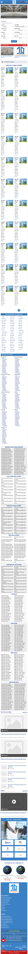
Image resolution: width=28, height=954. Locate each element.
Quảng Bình (4, 340)
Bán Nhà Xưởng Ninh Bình (20, 545)
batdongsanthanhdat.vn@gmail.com (15, 940)
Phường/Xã (17, 32)
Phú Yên (20, 339)
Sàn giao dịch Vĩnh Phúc (6, 689)
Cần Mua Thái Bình (18, 612)
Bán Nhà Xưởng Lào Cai (19, 553)
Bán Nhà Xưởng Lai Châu (19, 551)
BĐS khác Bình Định (5, 676)
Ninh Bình (20, 321)
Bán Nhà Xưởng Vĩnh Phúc (7, 545)
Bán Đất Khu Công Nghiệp (6, 897)
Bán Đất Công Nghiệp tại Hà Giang (3, 244)
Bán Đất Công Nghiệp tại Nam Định (3, 287)
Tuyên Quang (4, 332)
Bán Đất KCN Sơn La (5, 465)
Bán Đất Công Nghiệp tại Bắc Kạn (3, 201)
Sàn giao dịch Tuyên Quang (20, 701)
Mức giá (3, 36)
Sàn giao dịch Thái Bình (19, 700)
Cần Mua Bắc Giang (18, 603)
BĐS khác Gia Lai (5, 679)
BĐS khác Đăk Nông (5, 678)
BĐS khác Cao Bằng (5, 665)
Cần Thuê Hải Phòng (18, 626)
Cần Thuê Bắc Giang (18, 632)
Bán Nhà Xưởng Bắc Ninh (19, 548)
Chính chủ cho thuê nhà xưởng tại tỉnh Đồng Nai (17, 785)
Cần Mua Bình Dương (6, 598)
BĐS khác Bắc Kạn (5, 663)
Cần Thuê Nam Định (5, 640)
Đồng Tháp (12, 345)
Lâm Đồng (12, 333)
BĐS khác (3, 908)
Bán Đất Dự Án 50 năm (5, 904)
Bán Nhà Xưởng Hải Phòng (20, 539)
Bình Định (20, 333)
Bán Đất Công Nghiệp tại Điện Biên (17, 223)
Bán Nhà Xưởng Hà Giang (7, 551)
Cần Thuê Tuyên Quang (19, 643)
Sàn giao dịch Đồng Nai (19, 686)
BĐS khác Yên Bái (5, 673)
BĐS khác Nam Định (5, 669)
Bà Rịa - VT (4, 342)
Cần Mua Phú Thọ (18, 610)
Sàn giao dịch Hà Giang (6, 695)
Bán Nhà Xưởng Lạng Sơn (7, 553)
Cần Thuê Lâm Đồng (18, 646)
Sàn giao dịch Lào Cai (19, 697)
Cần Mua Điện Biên (18, 606)
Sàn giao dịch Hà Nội (5, 683)
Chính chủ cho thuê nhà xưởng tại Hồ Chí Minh (17, 779)
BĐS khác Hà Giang (5, 666)
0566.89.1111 (21, 877)
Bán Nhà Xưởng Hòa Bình (20, 544)
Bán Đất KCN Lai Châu (19, 460)
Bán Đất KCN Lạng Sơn (6, 462)
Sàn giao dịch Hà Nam (6, 688)
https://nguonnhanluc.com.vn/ (7, 922)
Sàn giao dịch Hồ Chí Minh (20, 683)
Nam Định (12, 328)
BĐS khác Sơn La (5, 670)
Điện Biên (20, 325)
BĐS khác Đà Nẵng (5, 656)
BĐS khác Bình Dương (6, 657)
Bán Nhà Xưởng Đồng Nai (20, 541)
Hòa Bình (3, 321)
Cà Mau (3, 345)
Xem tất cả (24, 712)
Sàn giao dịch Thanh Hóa (6, 691)
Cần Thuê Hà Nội (5, 625)
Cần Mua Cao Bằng (5, 606)
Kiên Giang (4, 347)
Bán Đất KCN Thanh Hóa (6, 456)
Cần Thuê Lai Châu (18, 637)
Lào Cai (3, 328)
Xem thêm (25, 45)
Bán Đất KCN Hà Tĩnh (19, 474)
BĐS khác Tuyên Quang (19, 672)
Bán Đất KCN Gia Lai (5, 474)
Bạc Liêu (3, 344)
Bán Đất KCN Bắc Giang (19, 456)
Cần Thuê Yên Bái (5, 644)
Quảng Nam (12, 340)
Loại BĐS (16, 24)
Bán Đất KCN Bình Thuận (19, 471)
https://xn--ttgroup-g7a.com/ (6, 917)
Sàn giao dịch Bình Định (6, 706)
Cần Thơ (12, 342)
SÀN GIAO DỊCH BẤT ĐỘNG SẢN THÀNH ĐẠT (20, 57)
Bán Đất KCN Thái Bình (19, 465)
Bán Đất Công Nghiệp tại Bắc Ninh (16, 201)
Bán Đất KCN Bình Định (6, 471)
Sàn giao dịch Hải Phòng (19, 685)
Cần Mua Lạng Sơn (5, 609)
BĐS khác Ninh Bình (18, 660)
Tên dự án (3, 21)
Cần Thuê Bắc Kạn (5, 634)
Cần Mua (3, 905)
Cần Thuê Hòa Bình (18, 629)
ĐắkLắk (20, 335)
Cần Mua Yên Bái (5, 615)
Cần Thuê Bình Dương (6, 628)
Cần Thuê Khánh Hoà (6, 646)
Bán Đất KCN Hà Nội (5, 448)
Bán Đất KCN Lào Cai (19, 462)
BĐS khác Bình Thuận (19, 676)
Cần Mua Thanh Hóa (5, 603)
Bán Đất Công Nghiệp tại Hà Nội (3, 68)
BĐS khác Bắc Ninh (18, 663)
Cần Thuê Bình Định (5, 647)
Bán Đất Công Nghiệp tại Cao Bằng (3, 223)
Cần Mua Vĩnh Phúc (5, 601)
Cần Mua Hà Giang (5, 607)
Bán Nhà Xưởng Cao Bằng (7, 550)
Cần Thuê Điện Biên (18, 635)
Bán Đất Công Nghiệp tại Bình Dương (3, 114)
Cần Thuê (3, 907)
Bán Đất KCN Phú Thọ (19, 463)
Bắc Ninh (3, 325)
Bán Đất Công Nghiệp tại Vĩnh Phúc (3, 158)
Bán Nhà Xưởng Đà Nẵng (6, 539)
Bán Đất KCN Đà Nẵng (6, 450)
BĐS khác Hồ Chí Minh (19, 654)
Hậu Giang (21, 345)
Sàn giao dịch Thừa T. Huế (20, 703)
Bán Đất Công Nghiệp (9, 61)
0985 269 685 (7, 878)
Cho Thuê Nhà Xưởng (5, 899)
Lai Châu (12, 327)
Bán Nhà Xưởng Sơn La (6, 556)
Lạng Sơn (20, 327)
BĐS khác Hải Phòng (18, 656)
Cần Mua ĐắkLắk (18, 619)
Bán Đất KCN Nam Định (6, 463)
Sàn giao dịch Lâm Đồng (19, 704)
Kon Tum (20, 337)
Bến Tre (11, 344)
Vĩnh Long (4, 350)
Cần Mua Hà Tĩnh (18, 621)
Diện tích (16, 36)
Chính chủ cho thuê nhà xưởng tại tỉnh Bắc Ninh (13, 759)
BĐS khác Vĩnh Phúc (5, 660)
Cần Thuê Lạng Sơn (5, 638)
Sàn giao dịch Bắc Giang (19, 691)
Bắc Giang (12, 323)
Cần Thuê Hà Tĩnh (18, 650)
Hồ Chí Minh (12, 316)
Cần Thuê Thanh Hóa (6, 632)
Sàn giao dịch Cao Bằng (6, 694)
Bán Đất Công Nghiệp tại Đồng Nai (16, 114)
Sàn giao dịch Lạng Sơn (6, 697)
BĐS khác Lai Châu (18, 666)
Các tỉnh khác (4, 372)
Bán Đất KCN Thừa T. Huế (20, 468)
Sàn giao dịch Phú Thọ (19, 698)
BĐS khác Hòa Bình (18, 659)
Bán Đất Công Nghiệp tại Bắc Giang (16, 180)
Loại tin (3, 24)
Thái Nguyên (21, 330)
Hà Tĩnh (11, 337)
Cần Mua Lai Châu (18, 607)
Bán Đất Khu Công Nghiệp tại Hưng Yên (6, 57)
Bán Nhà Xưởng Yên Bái (6, 560)
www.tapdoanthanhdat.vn (6, 916)
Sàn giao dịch (3, 910)
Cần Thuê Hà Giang (5, 637)
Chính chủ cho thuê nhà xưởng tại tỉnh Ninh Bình (17, 766)
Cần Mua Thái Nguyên (6, 613)
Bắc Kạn (20, 323)
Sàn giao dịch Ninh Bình (19, 689)
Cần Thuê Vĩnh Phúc (5, 631)
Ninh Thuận (12, 339)
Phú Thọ (20, 328)
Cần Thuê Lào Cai (18, 638)
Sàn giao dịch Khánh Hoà (6, 704)
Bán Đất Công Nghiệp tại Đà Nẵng (3, 91)
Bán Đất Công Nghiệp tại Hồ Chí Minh (16, 68)
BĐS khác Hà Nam (5, 659)
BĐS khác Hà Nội (5, 654)
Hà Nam (20, 320)
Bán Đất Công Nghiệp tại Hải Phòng (16, 91)
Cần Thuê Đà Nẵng (5, 626)
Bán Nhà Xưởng (4, 902)
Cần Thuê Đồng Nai (18, 628)
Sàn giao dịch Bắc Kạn (6, 692)
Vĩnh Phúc (12, 321)
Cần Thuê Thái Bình (18, 641)
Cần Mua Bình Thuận (19, 618)
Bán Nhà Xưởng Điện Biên (20, 550)
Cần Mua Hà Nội (4, 595)
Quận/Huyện (17, 28)
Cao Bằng (12, 325)
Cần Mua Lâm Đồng (18, 616)
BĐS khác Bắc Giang (18, 662)
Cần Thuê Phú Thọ (18, 640)
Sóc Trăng (21, 347)
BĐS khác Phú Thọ (18, 669)
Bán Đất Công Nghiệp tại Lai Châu (16, 244)
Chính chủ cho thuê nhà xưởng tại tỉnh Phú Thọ (17, 772)
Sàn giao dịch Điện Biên (19, 694)
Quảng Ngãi (21, 340)
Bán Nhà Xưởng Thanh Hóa (7, 547)
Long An (11, 347)
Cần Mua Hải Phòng (18, 597)
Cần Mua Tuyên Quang (19, 613)
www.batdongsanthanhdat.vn (6, 919)
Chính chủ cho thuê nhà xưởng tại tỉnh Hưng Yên (13, 734)
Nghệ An (3, 339)
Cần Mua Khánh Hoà (5, 616)
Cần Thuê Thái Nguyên (6, 643)
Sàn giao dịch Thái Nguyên (7, 701)
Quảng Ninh (21, 318)
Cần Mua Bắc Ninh (18, 604)
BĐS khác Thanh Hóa (6, 662)
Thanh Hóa (4, 323)
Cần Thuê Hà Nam (5, 629)
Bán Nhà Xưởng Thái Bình (20, 556)
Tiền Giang (12, 349)
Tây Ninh (3, 349)
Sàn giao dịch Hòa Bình (19, 688)
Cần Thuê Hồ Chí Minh (19, 625)
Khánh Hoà (4, 333)
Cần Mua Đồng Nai (18, 598)
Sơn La (3, 330)
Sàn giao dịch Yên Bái (6, 703)
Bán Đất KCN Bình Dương (7, 451)
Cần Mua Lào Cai (18, 609)
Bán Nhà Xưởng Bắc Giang (20, 547)
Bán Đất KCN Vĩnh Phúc (6, 454)
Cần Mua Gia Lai (5, 621)
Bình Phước (21, 344)
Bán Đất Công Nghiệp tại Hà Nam (3, 137)
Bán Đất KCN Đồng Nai (19, 451)
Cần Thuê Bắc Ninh (18, 634)
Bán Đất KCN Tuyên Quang (20, 466)
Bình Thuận (4, 335)
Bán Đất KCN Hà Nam (6, 453)
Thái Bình (12, 330)
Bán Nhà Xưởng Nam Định (7, 554)
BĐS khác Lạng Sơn (5, 668)
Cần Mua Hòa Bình (18, 600)
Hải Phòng (4, 318)
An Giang (20, 342)
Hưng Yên (12, 318)
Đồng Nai (12, 320)
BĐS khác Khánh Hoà (6, 675)
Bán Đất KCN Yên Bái (6, 468)
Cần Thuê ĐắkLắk (18, 649)
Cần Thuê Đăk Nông (5, 649)
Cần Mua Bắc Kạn (5, 604)
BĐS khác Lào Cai (18, 668)
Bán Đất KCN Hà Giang (6, 460)
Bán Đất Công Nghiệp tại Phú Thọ (16, 287)
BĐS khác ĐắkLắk (18, 678)
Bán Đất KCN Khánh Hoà (6, 469)
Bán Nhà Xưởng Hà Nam (6, 544)
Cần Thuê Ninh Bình (18, 631)
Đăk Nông (12, 335)
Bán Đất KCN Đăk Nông (6, 472)
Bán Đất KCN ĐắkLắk (19, 472)
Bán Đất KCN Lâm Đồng (19, 469)
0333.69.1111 (11, 938)
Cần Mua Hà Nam (5, 600)
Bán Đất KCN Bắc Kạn (6, 457)
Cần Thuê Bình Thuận (19, 647)
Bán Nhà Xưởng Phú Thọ (19, 554)
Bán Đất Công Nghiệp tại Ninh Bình (17, 158)
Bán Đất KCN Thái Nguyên (7, 466)
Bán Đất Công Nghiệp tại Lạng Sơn (3, 265)
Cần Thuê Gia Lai (5, 650)
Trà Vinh (20, 349)
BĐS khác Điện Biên (18, 665)
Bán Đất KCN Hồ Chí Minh (20, 448)
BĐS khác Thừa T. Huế (19, 673)
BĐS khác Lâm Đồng (18, 675)
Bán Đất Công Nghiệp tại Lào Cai (16, 265)
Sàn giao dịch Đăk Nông (6, 707)
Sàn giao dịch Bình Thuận (19, 706)
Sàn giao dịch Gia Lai (6, 709)
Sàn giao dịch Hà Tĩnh (19, 709)
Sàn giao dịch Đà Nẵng (6, 685)
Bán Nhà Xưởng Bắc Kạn (6, 548)
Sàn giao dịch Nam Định (6, 698)
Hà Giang (3, 327)
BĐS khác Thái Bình (18, 670)
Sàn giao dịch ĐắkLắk (19, 707)
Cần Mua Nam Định (5, 610)
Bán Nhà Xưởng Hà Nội (6, 537)
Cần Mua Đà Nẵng (5, 597)
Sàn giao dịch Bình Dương (7, 686)
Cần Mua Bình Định (5, 618)
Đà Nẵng (20, 316)
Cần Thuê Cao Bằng (5, 635)
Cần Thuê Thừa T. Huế (19, 644)
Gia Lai (3, 337)
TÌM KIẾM (14, 41)
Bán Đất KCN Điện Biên (19, 459)
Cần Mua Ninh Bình (18, 601)
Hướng (2, 32)
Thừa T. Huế (21, 332)
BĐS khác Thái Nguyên (6, 672)
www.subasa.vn (4, 924)
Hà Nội (3, 316)
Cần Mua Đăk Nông (5, 619)
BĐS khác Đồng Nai (18, 657)
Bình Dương (4, 320)
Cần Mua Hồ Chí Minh (19, 595)
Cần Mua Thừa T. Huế (19, 615)
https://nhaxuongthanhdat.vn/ (7, 921)
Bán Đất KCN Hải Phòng (19, 450)
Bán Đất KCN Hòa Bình (19, 453)
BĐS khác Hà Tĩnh (18, 679)
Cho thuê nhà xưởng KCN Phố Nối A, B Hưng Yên (14, 812)
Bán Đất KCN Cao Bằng (6, 459)
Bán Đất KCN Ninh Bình (19, 454)
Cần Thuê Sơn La (5, 641)
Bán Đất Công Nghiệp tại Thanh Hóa (3, 180)
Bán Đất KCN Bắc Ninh (19, 457)
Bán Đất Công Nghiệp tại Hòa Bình (16, 137)
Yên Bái (11, 332)
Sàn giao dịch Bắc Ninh (19, 692)
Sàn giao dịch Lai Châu (19, 695)
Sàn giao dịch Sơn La (6, 700)
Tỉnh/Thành (4, 28)
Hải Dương (12, 350)
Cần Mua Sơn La (5, 612)
